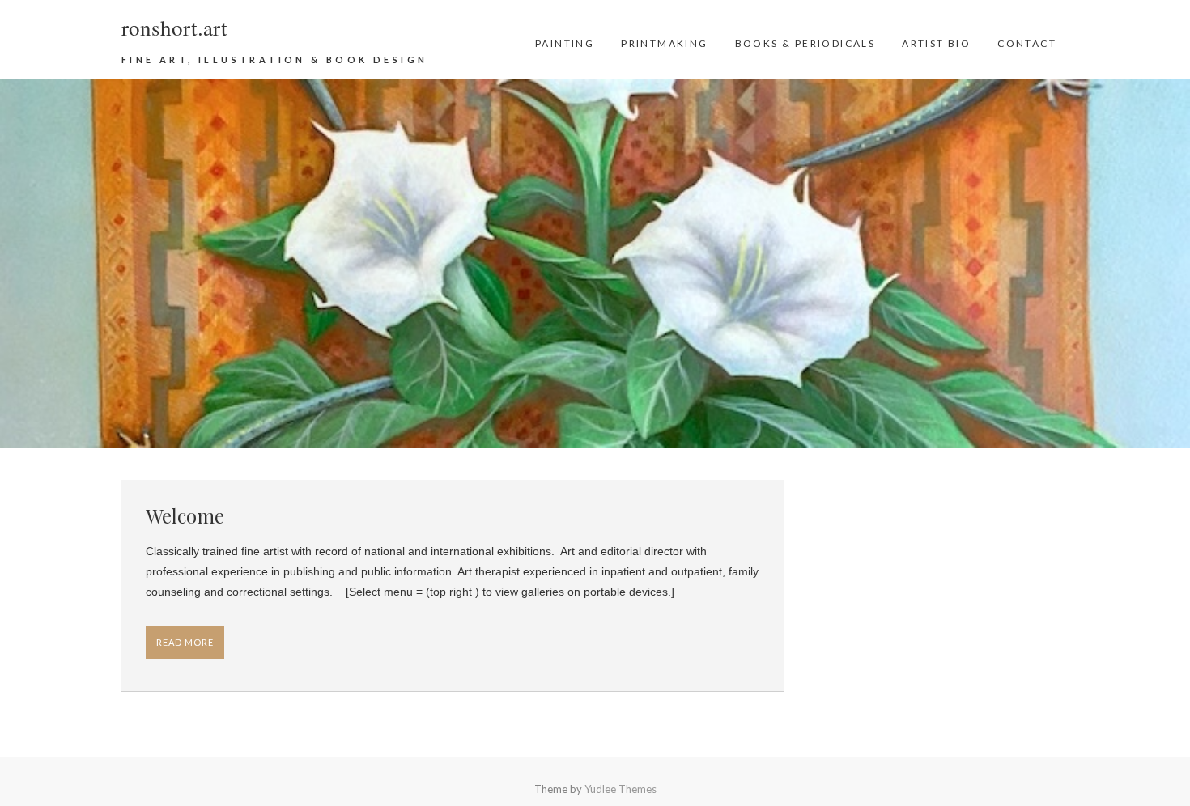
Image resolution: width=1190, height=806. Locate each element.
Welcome (185, 515)
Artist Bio (936, 43)
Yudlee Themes (620, 789)
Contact (1026, 43)
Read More (185, 642)
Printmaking (664, 43)
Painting (564, 43)
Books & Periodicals (805, 43)
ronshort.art (174, 27)
